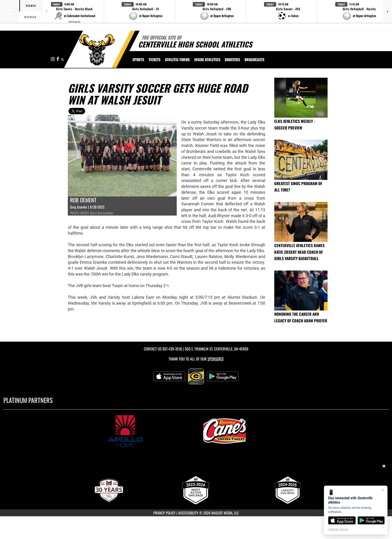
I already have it (338, 529)
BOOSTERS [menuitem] (232, 59)
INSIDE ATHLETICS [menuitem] (207, 59)
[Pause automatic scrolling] (383, 466)
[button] (74, 11)
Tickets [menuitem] (154, 59)
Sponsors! (216, 359)
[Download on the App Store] (342, 520)
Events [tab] (31, 5)
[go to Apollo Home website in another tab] (146, 431)
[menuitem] (254, 59)
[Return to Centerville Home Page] (97, 50)
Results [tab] (30, 17)
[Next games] (387, 11)
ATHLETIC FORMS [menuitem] (177, 59)
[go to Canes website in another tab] (245, 431)
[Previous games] (46, 11)
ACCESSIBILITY (188, 513)
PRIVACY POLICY (164, 513)
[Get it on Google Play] (371, 520)
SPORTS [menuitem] (138, 59)
